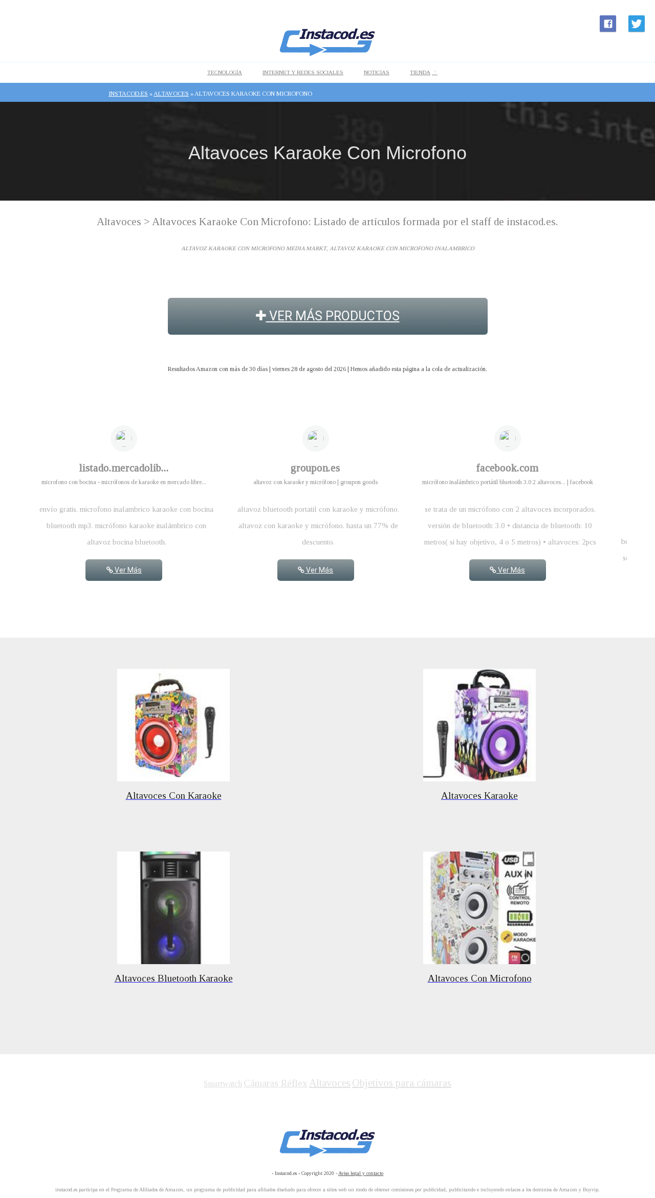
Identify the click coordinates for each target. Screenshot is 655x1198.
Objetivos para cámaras (401, 1082)
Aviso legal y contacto (360, 1173)
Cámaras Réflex (276, 1083)
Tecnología (224, 72)
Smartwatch (223, 1083)
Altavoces (330, 1082)
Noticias (376, 72)
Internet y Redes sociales (303, 72)
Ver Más (127, 570)
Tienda (420, 72)
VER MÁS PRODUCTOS (333, 316)
